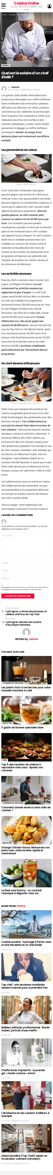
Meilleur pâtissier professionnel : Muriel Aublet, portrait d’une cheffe (25, 1029)
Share (5, 158)
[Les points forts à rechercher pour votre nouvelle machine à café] (26, 670)
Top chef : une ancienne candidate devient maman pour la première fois (24, 986)
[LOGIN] (49, 6)
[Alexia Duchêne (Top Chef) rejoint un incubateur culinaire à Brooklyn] (26, 1138)
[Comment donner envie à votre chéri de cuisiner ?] (26, 790)
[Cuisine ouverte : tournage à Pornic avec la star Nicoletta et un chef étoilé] (26, 924)
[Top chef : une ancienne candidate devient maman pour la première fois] (26, 967)
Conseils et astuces (13, 683)
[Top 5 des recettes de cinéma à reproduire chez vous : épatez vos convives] (26, 747)
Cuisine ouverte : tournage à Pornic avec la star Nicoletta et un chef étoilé (26, 943)
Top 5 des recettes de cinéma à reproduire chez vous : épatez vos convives (22, 767)
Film (5, 760)
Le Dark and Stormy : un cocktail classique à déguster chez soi (21, 892)
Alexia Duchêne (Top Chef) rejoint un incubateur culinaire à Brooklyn (24, 1157)
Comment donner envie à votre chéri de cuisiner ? (25, 809)
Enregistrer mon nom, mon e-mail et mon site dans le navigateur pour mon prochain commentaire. (24, 588)
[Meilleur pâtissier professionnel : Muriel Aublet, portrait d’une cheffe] (26, 1010)
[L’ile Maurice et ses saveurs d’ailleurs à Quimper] (26, 1095)
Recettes (7, 723)
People (21, 906)
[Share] (26, 168)
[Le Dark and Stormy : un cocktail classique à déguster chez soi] (26, 873)
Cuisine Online (26, 3)
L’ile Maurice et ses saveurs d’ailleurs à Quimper (25, 1114)
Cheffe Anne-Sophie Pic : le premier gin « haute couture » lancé (23, 1071)
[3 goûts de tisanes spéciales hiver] (26, 710)
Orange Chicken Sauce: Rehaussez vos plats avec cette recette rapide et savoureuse (25, 850)
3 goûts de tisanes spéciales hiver (22, 727)
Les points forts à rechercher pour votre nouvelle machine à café (26, 689)
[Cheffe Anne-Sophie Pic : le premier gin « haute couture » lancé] (26, 1052)
